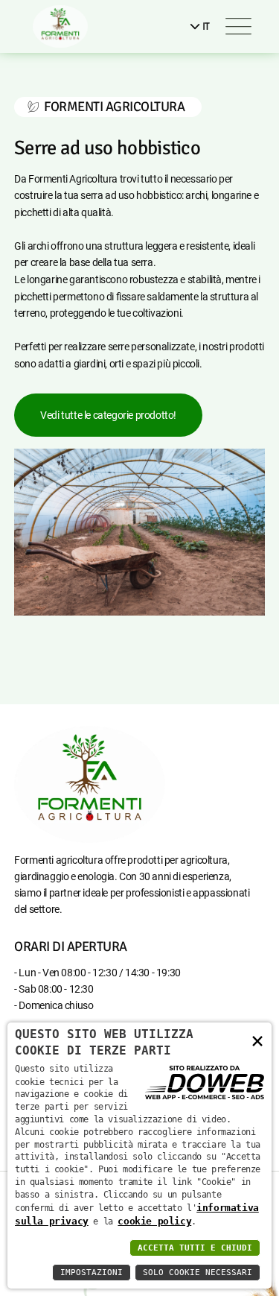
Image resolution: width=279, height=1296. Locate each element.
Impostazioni (91, 1272)
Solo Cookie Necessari (197, 1272)
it (204, 26)
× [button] (257, 1040)
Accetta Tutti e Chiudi (195, 1248)
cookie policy (154, 1221)
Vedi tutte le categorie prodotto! (108, 415)
